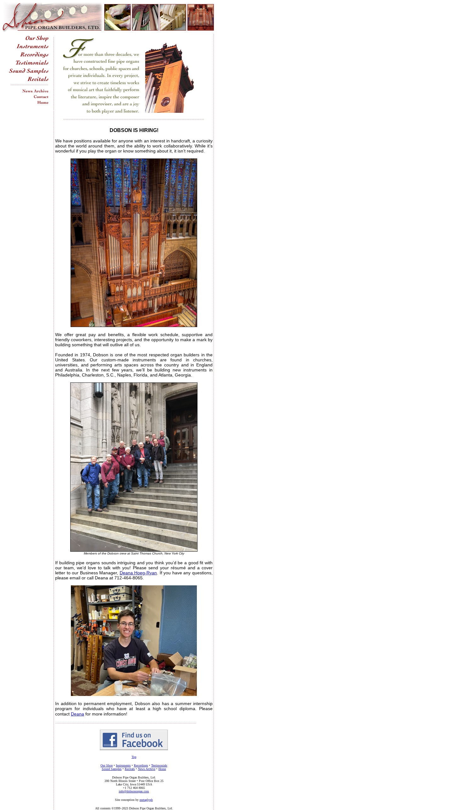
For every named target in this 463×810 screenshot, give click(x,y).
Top (134, 757)
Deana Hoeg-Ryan (138, 572)
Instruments (123, 765)
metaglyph (146, 799)
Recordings (141, 765)
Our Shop (106, 765)
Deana (77, 713)
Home (162, 769)
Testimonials (159, 765)
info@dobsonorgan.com (134, 791)
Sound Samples (112, 769)
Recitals (130, 769)
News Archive (146, 769)
